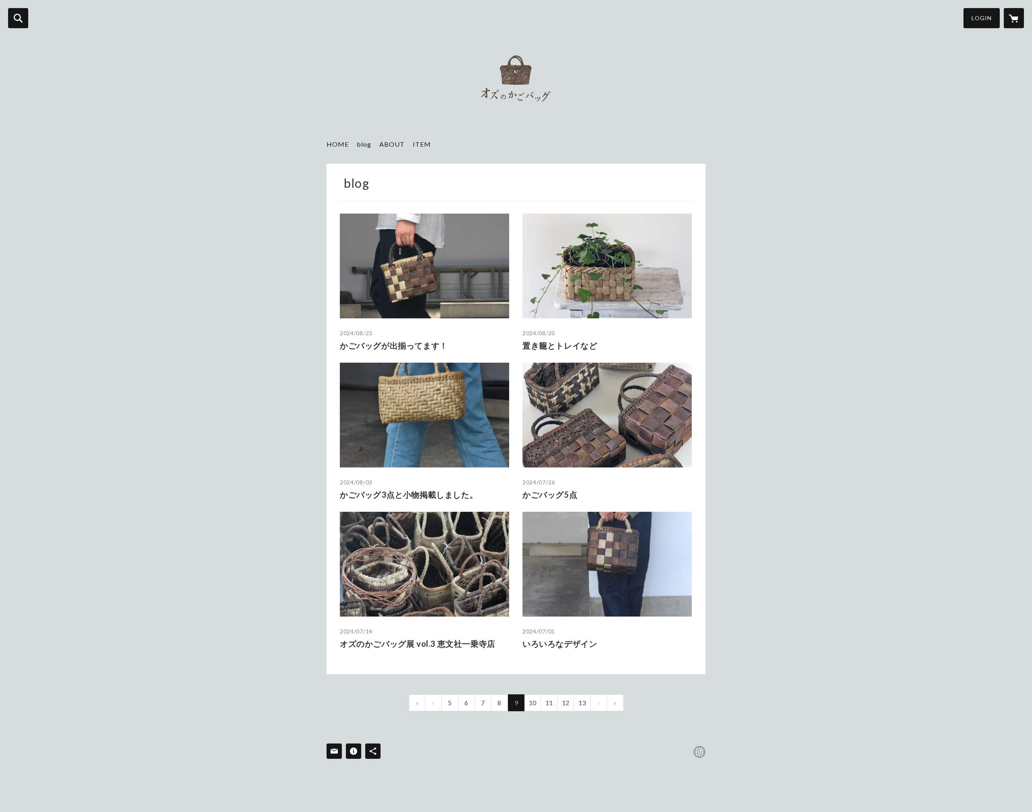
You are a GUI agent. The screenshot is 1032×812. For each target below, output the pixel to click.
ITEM (422, 144)
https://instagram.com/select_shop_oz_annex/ (699, 752)
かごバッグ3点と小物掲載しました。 (409, 494)
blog (364, 144)
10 (532, 702)
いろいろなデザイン (559, 643)
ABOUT (392, 144)
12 (565, 702)
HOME (338, 144)
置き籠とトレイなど (559, 345)
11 (549, 702)
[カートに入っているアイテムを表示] (1014, 18)
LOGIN (982, 18)
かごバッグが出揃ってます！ (394, 345)
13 (582, 702)
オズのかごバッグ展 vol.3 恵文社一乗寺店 (417, 643)
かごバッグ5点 (549, 494)
